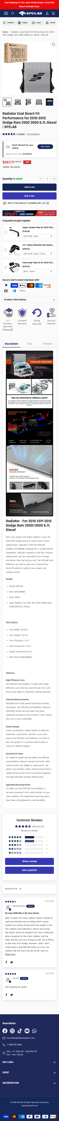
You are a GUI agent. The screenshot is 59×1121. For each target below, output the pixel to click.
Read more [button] (10, 954)
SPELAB (20, 1102)
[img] (11, 901)
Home (5, 32)
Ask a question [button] (29, 870)
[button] (9, 134)
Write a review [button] (29, 861)
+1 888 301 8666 (14, 1044)
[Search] (12, 13)
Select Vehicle (45, 147)
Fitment (47, 344)
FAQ (29, 344)
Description (11, 344)
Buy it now (29, 195)
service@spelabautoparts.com (21, 1038)
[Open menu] (6, 13)
